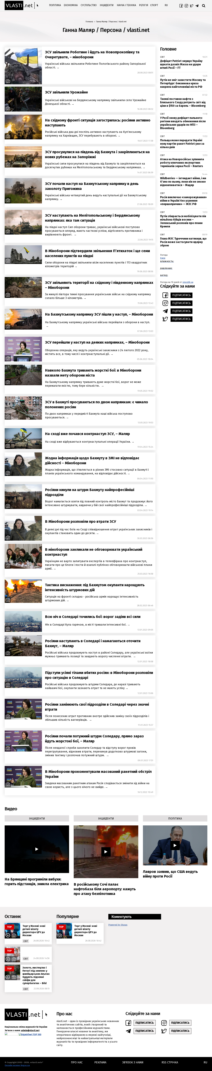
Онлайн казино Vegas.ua (17, 1065)
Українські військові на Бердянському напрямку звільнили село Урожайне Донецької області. (95, 102)
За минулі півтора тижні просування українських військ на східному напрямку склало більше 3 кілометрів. (98, 296)
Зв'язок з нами (132, 1062)
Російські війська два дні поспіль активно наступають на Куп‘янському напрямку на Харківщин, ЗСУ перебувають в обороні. (93, 133)
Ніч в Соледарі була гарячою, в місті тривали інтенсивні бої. (85, 624)
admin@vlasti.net (30, 1030)
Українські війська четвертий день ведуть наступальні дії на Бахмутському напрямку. (96, 197)
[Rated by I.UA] (11, 1034)
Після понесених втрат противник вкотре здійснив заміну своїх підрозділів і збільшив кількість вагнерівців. (97, 718)
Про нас (77, 1062)
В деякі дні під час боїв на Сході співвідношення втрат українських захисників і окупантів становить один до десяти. (98, 531)
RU (166, 5)
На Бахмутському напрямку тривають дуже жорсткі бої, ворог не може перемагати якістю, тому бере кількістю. (93, 383)
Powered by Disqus (117, 925)
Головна (89, 22)
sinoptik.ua (188, 282)
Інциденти (106, 5)
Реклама (100, 1062)
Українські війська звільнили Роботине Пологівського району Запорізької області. (95, 65)
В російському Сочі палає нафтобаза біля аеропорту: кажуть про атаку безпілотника (105, 889)
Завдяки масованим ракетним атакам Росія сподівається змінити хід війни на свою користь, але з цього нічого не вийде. (97, 785)
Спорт (154, 5)
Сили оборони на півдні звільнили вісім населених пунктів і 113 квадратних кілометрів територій (96, 264)
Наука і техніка (126, 5)
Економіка (71, 5)
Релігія (143, 5)
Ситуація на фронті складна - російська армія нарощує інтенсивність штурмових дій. (91, 598)
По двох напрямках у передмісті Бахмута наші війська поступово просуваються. (89, 415)
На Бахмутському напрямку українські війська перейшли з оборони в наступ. (97, 322)
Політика (55, 5)
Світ (162, 57)
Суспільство (89, 5)
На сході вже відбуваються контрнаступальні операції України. (88, 441)
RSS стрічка (170, 1062)
